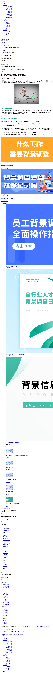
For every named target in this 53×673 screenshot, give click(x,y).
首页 (4, 1)
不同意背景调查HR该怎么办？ (17, 69)
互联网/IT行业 (9, 6)
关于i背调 (8, 31)
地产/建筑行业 (9, 11)
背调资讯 (8, 22)
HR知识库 (8, 23)
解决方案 (5, 5)
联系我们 (8, 34)
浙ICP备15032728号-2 (29, 626)
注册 (8, 39)
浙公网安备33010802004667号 (43, 626)
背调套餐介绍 (6, 530)
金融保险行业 (9, 8)
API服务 (5, 19)
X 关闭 (2, 635)
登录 (2, 39)
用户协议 (6, 629)
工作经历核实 (6, 528)
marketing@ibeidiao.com (7, 521)
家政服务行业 (9, 17)
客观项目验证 (6, 527)
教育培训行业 (9, 16)
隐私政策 (11, 629)
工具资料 (8, 25)
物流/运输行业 (9, 14)
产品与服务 (5, 3)
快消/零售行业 (9, 12)
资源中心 (5, 20)
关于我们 (5, 30)
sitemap (2, 629)
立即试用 (5, 39)
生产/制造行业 (9, 9)
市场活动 (8, 26)
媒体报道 (8, 33)
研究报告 (8, 28)
